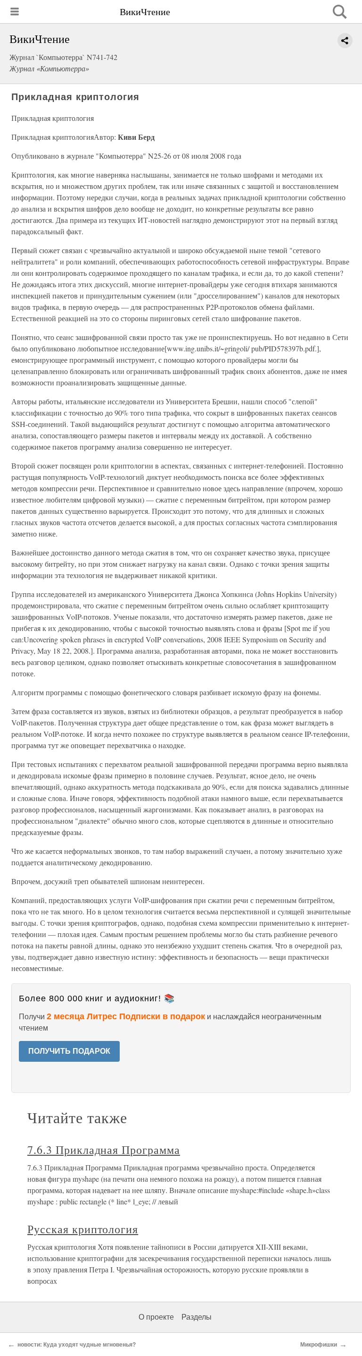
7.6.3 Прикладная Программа (103, 1149)
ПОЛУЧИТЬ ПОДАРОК (69, 1051)
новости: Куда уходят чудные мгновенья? (76, 1344)
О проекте (156, 1317)
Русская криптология (82, 1229)
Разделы (196, 1317)
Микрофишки (318, 1344)
